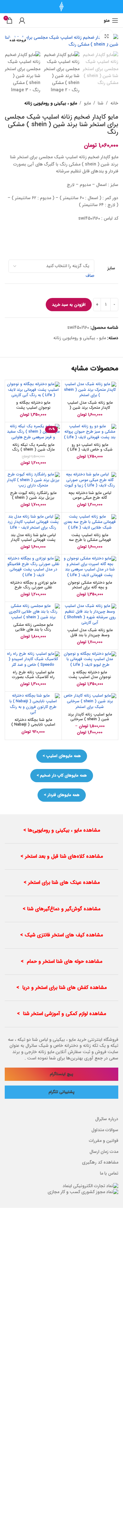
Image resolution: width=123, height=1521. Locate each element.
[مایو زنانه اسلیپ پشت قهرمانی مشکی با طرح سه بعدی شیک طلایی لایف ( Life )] (90, 522)
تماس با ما (109, 1173)
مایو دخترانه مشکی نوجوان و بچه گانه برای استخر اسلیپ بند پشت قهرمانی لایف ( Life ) (90, 590)
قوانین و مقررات (103, 1140)
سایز (111, 268)
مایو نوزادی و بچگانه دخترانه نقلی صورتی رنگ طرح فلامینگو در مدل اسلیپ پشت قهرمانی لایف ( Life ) (33, 590)
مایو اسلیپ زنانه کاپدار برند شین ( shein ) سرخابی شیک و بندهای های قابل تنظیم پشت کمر (90, 721)
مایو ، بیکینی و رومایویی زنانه (50, 103)
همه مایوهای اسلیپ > (62, 756)
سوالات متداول (104, 1129)
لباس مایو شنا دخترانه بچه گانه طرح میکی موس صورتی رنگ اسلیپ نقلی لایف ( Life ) (89, 500)
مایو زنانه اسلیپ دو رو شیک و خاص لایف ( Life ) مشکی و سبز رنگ (90, 449)
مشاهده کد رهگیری (100, 1162)
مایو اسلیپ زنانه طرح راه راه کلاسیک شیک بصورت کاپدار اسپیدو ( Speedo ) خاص (33, 679)
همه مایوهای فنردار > (61, 795)
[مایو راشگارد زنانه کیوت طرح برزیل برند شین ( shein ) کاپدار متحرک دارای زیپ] (33, 480)
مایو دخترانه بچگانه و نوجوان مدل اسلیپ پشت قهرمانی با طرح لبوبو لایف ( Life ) (89, 679)
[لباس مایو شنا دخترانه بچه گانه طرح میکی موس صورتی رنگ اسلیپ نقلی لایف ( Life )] (90, 480)
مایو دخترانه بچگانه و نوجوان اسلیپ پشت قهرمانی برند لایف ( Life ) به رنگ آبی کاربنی (33, 410)
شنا (100, 103)
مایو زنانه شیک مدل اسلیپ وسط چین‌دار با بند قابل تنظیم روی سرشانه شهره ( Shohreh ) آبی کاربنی (90, 637)
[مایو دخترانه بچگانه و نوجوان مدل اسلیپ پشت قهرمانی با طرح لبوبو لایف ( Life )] (90, 659)
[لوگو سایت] (61, 6)
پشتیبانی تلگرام (61, 1092)
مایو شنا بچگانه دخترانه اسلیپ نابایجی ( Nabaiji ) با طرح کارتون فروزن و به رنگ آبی (33, 727)
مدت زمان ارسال (104, 1151)
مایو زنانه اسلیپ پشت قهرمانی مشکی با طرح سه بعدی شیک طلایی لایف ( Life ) (90, 542)
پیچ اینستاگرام (61, 1074)
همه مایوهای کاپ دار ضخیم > (62, 775)
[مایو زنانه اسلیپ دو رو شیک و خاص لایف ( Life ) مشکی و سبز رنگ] (90, 432)
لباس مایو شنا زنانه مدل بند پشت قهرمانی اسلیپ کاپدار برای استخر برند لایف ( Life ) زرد (33, 542)
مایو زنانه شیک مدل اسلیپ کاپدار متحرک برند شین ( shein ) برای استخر (90, 407)
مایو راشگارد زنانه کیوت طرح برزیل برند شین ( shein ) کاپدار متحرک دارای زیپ (33, 498)
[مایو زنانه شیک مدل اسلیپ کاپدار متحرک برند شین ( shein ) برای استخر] (90, 390)
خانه (114, 103)
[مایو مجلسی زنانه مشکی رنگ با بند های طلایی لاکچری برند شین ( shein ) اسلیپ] (33, 611)
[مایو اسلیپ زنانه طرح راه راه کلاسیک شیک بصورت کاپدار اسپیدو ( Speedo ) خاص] (33, 659)
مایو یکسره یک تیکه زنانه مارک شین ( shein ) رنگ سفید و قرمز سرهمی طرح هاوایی (33, 452)
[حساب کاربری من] (22, 20)
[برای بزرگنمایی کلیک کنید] (106, 36)
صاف (89, 275)
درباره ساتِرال (106, 1118)
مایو (87, 103)
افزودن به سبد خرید (68, 304)
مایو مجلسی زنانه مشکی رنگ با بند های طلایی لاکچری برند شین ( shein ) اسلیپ (33, 632)
